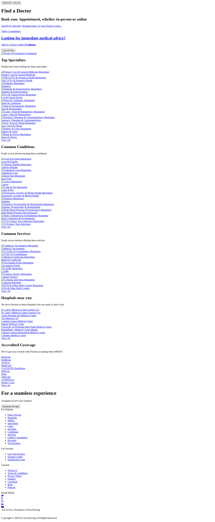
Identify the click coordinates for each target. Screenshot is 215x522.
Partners (12, 479)
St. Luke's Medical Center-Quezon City (21, 312)
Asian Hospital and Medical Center (18, 315)
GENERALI (7, 379)
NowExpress (14, 443)
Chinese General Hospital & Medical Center (23, 332)
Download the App (11, 406)
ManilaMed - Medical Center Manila (19, 329)
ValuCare (6, 377)
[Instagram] (107, 501)
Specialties (13, 423)
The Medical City (10, 318)
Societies (12, 429)
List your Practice (16, 454)
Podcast (11, 487)
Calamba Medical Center (13, 335)
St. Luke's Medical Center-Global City (20, 310)
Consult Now (8, 50)
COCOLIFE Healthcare (13, 368)
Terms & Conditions (18, 473)
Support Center (15, 456)
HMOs (11, 420)
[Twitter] (107, 495)
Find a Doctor (14, 415)
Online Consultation (18, 437)
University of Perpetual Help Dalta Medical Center (26, 327)
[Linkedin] (107, 504)
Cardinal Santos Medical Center (17, 321)
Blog (10, 484)
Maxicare (6, 357)
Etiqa (3, 374)
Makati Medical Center (12, 324)
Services (12, 434)
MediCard (6, 365)
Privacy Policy (15, 476)
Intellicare (6, 360)
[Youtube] (107, 507)
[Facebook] (107, 498)
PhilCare (5, 371)
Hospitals (12, 417)
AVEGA (5, 362)
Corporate (12, 481)
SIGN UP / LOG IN (11, 3)
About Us (12, 470)
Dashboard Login (16, 459)
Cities (10, 426)
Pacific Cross (7, 382)
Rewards (12, 440)
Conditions (13, 432)
